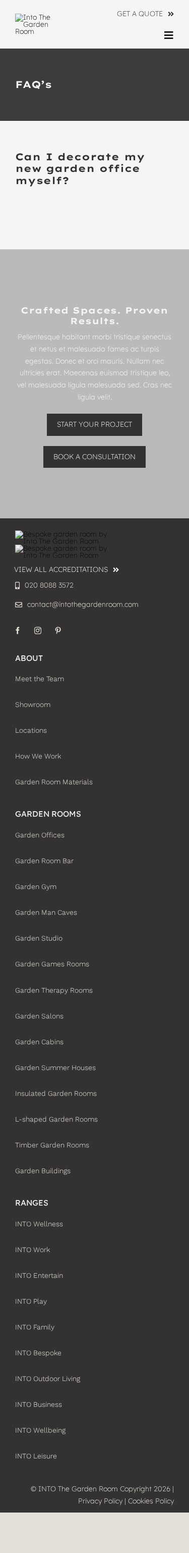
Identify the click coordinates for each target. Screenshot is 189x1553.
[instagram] (37, 630)
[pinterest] (58, 630)
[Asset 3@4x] (40, 17)
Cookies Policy (151, 1500)
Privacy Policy (100, 1500)
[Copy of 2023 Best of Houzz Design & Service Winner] (65, 548)
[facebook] (17, 630)
